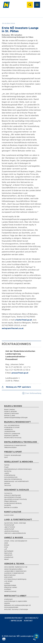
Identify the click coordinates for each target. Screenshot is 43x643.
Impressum (16, 621)
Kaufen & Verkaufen (10, 411)
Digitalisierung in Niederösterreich (15, 445)
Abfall (6, 543)
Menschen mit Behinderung (13, 479)
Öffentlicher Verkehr (10, 587)
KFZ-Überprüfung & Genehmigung (15, 579)
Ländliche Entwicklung (11, 531)
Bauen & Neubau (9, 409)
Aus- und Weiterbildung (11, 425)
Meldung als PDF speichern (18, 387)
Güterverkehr (8, 577)
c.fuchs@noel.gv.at (23, 320)
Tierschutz (7, 485)
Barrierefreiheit (14, 618)
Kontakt (28, 621)
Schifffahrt (7, 589)
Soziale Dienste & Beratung (13, 503)
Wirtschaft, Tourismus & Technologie (16, 609)
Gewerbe (7, 603)
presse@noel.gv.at (20, 373)
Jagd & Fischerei (9, 527)
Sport (6, 457)
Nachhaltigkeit (8, 551)
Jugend (6, 473)
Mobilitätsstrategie (10, 585)
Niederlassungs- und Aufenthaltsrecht (16, 481)
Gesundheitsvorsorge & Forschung (15, 499)
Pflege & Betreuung (10, 501)
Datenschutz (31, 618)
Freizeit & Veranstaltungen (12, 455)
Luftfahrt (7, 583)
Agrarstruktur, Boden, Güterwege (15, 523)
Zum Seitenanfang (33, 393)
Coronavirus (8, 493)
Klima (6, 547)
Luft (5, 549)
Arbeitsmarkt (8, 599)
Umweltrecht (8, 555)
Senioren (7, 483)
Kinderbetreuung (9, 475)
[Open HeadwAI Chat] (36, 636)
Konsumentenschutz (10, 477)
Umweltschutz (8, 557)
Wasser (6, 559)
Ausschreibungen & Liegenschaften (15, 601)
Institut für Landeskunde (12, 433)
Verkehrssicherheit (10, 591)
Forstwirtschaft (9, 525)
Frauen (6, 467)
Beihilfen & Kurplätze (11, 507)
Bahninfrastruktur (10, 575)
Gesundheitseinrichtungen (12, 497)
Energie (6, 545)
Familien (6, 465)
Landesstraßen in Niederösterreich (15, 571)
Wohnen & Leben (9, 415)
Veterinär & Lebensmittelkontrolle (15, 533)
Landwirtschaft (9, 529)
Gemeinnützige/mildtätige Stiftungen (16, 417)
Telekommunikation (10, 447)
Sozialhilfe (7, 505)
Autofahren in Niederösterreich (14, 573)
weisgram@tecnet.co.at (12, 328)
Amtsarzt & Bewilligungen (12, 495)
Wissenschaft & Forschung (12, 437)
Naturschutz (8, 553)
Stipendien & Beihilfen (11, 435)
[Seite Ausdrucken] (4, 640)
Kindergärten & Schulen (11, 427)
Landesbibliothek (9, 431)
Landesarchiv (8, 429)
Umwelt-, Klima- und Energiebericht (15, 541)
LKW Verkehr (8, 581)
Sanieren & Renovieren (11, 413)
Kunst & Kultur (9, 515)
